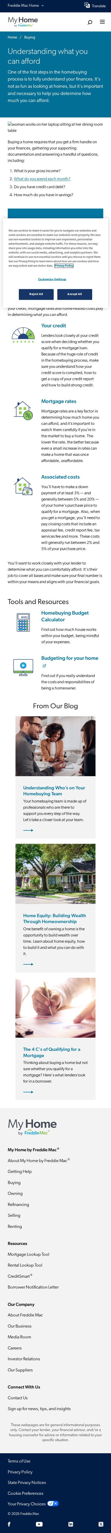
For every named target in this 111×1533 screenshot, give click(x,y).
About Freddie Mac (25, 1315)
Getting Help (20, 1172)
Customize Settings (52, 279)
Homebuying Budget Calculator (65, 616)
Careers (15, 1348)
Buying (14, 1183)
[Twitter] (101, 1524)
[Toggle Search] (90, 22)
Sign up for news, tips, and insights (39, 1409)
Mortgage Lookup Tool (28, 1254)
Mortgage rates (58, 401)
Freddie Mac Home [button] (24, 6)
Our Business (19, 1326)
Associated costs (60, 477)
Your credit (53, 325)
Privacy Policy (20, 1472)
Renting (15, 1227)
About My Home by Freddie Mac (39, 1160)
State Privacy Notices (27, 1483)
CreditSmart (20, 1276)
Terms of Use (19, 1461)
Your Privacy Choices (27, 1504)
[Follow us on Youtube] (39, 1524)
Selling (14, 1215)
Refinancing (18, 1205)
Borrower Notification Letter (33, 1287)
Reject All (36, 294)
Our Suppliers (20, 1370)
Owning (15, 1194)
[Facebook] (9, 1524)
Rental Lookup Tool (25, 1265)
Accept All (74, 294)
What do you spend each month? (42, 179)
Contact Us (18, 1398)
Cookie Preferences (25, 1493)
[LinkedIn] (70, 1524)
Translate (99, 6)
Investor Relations (24, 1359)
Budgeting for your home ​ (69, 658)
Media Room (19, 1337)
